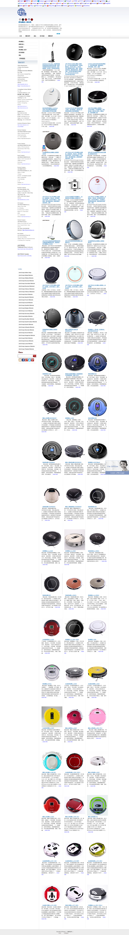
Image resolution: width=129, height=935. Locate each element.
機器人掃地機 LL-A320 (94, 772)
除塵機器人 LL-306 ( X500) (72, 639)
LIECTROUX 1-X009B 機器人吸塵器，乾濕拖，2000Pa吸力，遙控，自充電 (74, 287)
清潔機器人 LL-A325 (70, 551)
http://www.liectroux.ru (25, 184)
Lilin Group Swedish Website (26, 305)
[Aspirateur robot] (52, 1)
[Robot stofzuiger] (84, 1)
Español (34, 1)
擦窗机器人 (21, 44)
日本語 (75, 1)
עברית (28, 3)
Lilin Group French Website (26, 300)
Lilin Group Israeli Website (26, 302)
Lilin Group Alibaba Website (26, 278)
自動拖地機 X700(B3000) (48, 506)
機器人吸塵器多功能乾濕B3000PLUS (71, 330)
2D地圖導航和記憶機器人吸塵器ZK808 (50, 153)
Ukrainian (78, 5)
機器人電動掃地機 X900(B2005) (73, 462)
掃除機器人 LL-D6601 (93, 595)
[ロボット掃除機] (73, 1)
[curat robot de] (97, 4)
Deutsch (61, 1)
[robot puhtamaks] (62, 6)
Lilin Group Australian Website (27, 283)
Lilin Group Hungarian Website (27, 335)
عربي (108, 1)
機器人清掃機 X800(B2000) (49, 418)
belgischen (96, 1)
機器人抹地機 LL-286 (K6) (49, 772)
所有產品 (22, 58)
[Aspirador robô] (65, 1)
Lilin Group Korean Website (26, 341)
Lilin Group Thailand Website (26, 349)
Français (55, 1)
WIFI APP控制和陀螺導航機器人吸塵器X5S (73, 241)
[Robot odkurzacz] (62, 4)
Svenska (71, 3)
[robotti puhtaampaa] (85, 4)
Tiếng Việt (51, 5)
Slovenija (40, 3)
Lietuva (54, 3)
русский (48, 1)
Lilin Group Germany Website (26, 313)
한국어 (81, 1)
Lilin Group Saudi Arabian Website (28, 321)
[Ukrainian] (75, 6)
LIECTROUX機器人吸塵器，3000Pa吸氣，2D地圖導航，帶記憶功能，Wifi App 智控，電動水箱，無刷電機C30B (96, 110)
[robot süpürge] (29, 6)
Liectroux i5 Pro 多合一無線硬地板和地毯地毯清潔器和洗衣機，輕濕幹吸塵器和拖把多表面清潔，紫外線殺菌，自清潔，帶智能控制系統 (51, 66)
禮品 (20, 55)
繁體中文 (27, 1)
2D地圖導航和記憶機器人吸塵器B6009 (96, 241)
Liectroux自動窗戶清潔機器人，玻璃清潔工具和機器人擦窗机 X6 (73, 197)
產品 (35, 36)
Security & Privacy (61, 931)
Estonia (65, 5)
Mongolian (107, 3)
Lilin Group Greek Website (26, 332)
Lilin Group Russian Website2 (26, 286)
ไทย (83, 3)
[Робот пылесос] (38, 1)
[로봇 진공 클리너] (78, 1)
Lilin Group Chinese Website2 (26, 291)
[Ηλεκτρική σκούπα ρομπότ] (18, 4)
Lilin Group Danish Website (26, 324)
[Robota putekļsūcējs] (31, 4)
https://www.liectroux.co (24, 86)
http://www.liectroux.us (26, 216)
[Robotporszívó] (44, 4)
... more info (96, 82)
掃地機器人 (21, 41)
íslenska (58, 5)
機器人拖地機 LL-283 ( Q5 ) (72, 816)
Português (68, 1)
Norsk (26, 5)
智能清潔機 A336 (92, 418)
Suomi (87, 3)
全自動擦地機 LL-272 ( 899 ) (95, 861)
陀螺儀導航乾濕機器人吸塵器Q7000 (49, 330)
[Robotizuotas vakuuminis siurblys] (51, 4)
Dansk (59, 3)
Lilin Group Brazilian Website (26, 319)
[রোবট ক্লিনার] (18, 6)
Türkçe (31, 5)
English (21, 1)
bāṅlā (20, 5)
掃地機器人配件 (23, 49)
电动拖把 (21, 47)
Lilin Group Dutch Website (26, 294)
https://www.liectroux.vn (28, 230)
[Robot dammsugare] (68, 4)
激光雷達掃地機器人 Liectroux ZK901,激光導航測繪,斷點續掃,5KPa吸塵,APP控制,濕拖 (50, 109)
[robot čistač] (91, 4)
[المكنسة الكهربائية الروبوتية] (106, 1)
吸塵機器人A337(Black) (94, 462)
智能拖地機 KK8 (46, 595)
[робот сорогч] (104, 4)
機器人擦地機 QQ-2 (93, 816)
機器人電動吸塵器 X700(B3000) (73, 506)
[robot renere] (23, 6)
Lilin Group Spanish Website (26, 297)
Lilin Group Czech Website (26, 311)
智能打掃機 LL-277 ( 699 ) (71, 905)
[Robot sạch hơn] (47, 6)
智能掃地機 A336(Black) (48, 462)
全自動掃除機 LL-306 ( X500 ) (72, 772)
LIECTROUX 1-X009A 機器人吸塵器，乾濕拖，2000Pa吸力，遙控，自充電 (51, 287)
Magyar (47, 3)
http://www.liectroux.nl (25, 163)
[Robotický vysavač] (100, 1)
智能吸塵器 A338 (46, 373)
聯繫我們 (50, 36)
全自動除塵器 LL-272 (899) (72, 861)
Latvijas (34, 3)
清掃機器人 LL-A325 (47, 551)
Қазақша (41, 1)
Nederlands (88, 1)
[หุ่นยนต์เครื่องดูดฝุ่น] (81, 4)
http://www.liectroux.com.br (23, 199)
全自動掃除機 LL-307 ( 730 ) (49, 861)
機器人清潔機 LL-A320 (48, 816)
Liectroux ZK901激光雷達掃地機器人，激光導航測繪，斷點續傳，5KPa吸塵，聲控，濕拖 (96, 65)
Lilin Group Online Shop (25, 272)
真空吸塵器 (21, 52)
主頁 (20, 36)
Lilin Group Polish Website (26, 338)
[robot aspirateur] (92, 1)
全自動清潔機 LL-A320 (94, 683)
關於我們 (27, 36)
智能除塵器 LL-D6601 (93, 551)
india (45, 5)
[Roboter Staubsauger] (58, 1)
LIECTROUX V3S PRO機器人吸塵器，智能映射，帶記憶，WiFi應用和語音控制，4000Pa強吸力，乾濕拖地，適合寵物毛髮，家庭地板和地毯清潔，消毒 (51, 199)
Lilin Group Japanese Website (27, 346)
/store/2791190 (20, 126)
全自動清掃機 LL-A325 (48, 728)
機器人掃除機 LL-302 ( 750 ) (95, 728)
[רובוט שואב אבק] (26, 4)
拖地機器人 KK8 (92, 639)
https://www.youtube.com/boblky (25, 255)
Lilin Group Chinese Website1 (26, 289)
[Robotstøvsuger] (57, 4)
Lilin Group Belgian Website (26, 308)
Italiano (78, 3)
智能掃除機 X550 (92, 506)
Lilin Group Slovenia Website (26, 330)
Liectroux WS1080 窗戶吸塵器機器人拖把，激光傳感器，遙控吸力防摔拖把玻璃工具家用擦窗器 (74, 109)
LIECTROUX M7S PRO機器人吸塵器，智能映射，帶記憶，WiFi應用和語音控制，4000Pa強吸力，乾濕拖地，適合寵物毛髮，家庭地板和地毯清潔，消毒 (74, 155)
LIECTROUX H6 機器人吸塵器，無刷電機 (97, 286)
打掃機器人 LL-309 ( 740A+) (95, 905)
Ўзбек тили (39, 5)
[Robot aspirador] (31, 1)
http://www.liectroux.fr (25, 152)
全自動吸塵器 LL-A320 (48, 639)
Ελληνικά (22, 3)
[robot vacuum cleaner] (18, 1)
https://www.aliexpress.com (23, 124)
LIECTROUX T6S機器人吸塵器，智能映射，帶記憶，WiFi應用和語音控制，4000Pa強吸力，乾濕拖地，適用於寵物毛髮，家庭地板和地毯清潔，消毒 (97, 199)
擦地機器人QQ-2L (47, 683)
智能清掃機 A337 (92, 373)
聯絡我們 (21, 62)
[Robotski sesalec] (37, 4)
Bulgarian (71, 5)
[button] (117, 474)
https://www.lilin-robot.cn (23, 84)
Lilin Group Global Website (26, 275)
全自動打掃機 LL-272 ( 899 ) (49, 905)
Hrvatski (94, 3)
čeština (103, 1)
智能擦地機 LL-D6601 (70, 595)
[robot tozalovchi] (35, 6)
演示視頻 (42, 36)
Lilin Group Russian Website (26, 280)
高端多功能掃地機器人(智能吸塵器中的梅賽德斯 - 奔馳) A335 (74, 374)
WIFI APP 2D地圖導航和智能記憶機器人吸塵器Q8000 (97, 153)
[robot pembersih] (43, 6)
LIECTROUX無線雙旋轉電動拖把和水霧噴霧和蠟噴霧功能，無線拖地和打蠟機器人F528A (51, 242)
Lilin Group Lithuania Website (26, 327)
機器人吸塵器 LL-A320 (71, 728)
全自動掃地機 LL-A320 (71, 683)
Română (100, 3)
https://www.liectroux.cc (22, 106)
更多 (58, 33)
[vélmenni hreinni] (55, 6)
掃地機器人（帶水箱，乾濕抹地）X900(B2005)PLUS (96, 330)
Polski (65, 3)
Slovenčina (86, 5)
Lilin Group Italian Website (26, 316)
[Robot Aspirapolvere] (75, 4)
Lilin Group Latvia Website (26, 343)
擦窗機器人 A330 (69, 418)
